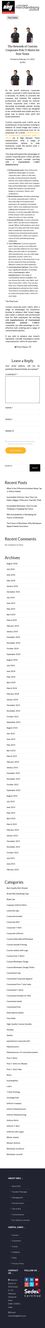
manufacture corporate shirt (18, 1041)
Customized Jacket (14, 1001)
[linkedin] (32, 1280)
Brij (23, 62)
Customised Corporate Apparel (19, 979)
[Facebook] (26, 1280)
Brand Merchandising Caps (18, 893)
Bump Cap (11, 899)
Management (17, 1197)
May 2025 (11, 609)
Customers (16, 1241)
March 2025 (12, 620)
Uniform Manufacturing (16, 1115)
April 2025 (11, 614)
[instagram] (26, 1284)
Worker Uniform (13, 1143)
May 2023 (11, 745)
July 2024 (11, 665)
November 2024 (13, 643)
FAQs (14, 1258)
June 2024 (11, 671)
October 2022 (12, 784)
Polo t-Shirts (12, 1058)
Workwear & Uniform (15, 1149)
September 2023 (13, 722)
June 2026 (11, 575)
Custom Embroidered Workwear (20, 939)
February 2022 (13, 830)
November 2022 (13, 779)
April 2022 (11, 818)
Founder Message (19, 1192)
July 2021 (11, 858)
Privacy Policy (18, 1263)
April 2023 (11, 750)
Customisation (18, 1214)
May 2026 (11, 580)
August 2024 (12, 660)
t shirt (9, 1086)
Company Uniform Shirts (17, 905)
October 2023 (12, 716)
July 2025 (11, 597)
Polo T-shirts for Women (17, 1063)
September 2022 (13, 790)
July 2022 (11, 801)
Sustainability (12, 1080)
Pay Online (12, 17)
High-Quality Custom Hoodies (19, 1024)
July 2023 (11, 733)
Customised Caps (14, 973)
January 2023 (12, 767)
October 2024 (12, 648)
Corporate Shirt (13, 922)
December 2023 (13, 705)
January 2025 (12, 631)
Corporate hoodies (14, 916)
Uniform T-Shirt (13, 1126)
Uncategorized (13, 1097)
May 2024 (11, 677)
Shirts (9, 1075)
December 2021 (13, 841)
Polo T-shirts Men (14, 1069)
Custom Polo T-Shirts (15, 956)
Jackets (10, 1035)
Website (9, 431)
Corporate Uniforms (15, 933)
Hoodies (10, 1030)
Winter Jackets (13, 1137)
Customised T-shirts (15, 990)
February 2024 (13, 694)
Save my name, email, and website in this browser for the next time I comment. (21, 443)
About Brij (16, 1186)
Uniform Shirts (13, 1120)
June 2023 (11, 739)
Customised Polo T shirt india (19, 984)
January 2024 (12, 699)
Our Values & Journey (21, 1220)
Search (8, 466)
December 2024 (13, 637)
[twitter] (32, 1284)
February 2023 (13, 762)
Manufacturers (13, 1046)
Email (9, 419)
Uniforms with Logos (15, 1132)
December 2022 (13, 773)
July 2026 (11, 569)
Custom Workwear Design (17, 961)
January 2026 (12, 586)
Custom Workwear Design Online (20, 967)
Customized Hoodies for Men (19, 996)
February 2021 (13, 869)
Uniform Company (14, 1103)
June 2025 (11, 603)
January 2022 (12, 835)
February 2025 (13, 626)
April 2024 (11, 682)
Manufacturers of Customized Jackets (22, 1052)
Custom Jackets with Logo (17, 950)
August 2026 (12, 563)
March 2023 (12, 756)
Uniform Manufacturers (16, 1109)
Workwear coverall (14, 1154)
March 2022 (12, 824)
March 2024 (12, 688)
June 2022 (11, 807)
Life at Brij (16, 1209)
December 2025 (13, 592)
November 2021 (13, 847)
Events (15, 1246)
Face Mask (11, 1018)
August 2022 (12, 796)
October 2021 (12, 852)
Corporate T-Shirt (14, 927)
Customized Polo (14, 1007)
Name (9, 407)
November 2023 (13, 711)
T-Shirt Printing (13, 1092)
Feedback (16, 1252)
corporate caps (13, 910)
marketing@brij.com (17, 1316)
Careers (15, 1235)
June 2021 (11, 864)
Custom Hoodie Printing (17, 944)
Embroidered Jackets (15, 1013)
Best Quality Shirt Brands (17, 888)
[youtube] (36, 1280)
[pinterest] (36, 1284)
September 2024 (13, 654)
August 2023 (12, 728)
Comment (11, 374)
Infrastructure (18, 1203)
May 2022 (11, 813)
